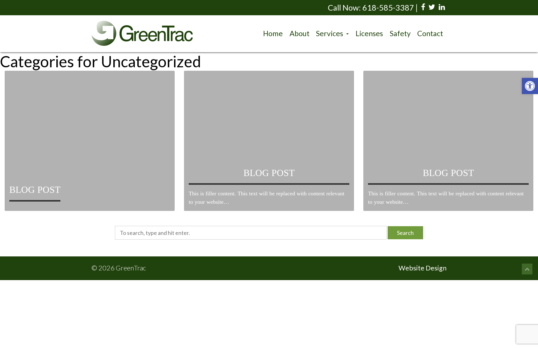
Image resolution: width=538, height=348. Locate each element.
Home (273, 33)
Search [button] (405, 232)
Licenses (369, 33)
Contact (430, 33)
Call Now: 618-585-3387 (371, 8)
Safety (400, 33)
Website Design (422, 268)
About (299, 33)
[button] (530, 86)
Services (330, 33)
